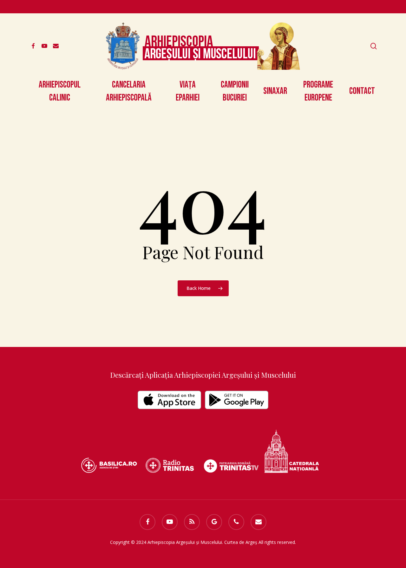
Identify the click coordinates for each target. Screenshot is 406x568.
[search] (373, 46)
